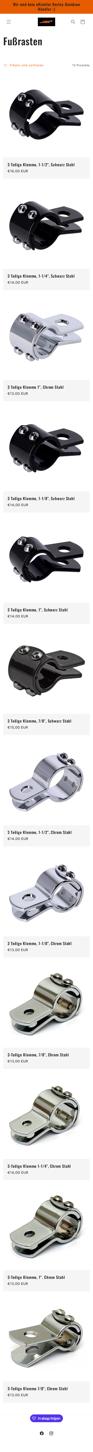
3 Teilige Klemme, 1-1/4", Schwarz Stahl (41, 276)
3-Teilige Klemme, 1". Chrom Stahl (36, 1277)
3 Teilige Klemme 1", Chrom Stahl (36, 387)
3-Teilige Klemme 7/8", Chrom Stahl (38, 1388)
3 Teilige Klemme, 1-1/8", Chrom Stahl (40, 943)
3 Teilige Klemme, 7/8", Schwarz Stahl (40, 721)
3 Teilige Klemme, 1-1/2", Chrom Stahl (40, 832)
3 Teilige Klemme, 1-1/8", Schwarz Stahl (41, 498)
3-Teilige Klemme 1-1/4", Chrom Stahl (39, 1166)
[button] (8, 22)
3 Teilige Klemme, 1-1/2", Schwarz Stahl (41, 164)
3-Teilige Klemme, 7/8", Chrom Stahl (38, 1055)
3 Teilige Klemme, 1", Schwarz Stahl (38, 610)
